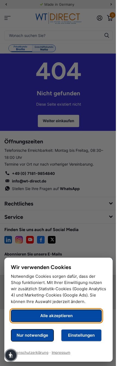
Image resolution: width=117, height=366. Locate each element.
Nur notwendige (32, 335)
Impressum (61, 352)
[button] (10, 355)
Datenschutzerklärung (29, 352)
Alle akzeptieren (56, 315)
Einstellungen (81, 335)
